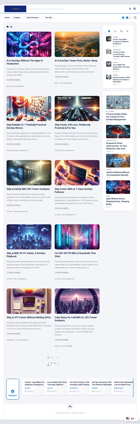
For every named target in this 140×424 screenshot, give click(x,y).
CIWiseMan (68, 83)
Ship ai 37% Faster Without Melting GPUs (29, 317)
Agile (108, 196)
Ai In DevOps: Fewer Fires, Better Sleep (76, 60)
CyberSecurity (111, 140)
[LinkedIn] (134, 9)
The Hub (48, 18)
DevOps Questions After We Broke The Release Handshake (121, 80)
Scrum (115, 62)
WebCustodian (22, 211)
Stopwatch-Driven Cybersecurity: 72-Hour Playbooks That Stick (116, 146)
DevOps (115, 75)
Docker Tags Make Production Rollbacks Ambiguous (121, 42)
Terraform (117, 50)
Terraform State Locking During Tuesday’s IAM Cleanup (121, 54)
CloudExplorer (19, 86)
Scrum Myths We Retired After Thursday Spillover (121, 67)
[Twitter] (130, 9)
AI (8, 89)
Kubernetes (118, 388)
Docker (115, 37)
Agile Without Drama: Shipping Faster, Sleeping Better (117, 201)
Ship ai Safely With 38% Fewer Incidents (28, 189)
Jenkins (109, 169)
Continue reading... (14, 80)
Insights (17, 18)
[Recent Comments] (121, 31)
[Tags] (127, 31)
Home (7, 18)
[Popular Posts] (115, 31)
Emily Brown (69, 150)
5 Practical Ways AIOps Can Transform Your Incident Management (116, 117)
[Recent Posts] (109, 31)
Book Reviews (32, 18)
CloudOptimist (23, 150)
